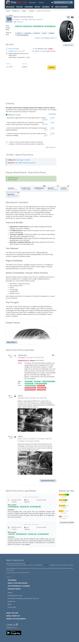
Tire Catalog (10, 7)
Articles (37, 7)
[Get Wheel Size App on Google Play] (15, 633)
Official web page (13, 49)
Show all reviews (68, 522)
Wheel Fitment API (13, 616)
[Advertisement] (31, 86)
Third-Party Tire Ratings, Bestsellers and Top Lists (23, 598)
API (52, 7)
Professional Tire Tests (15, 595)
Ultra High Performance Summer (25, 163)
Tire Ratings (29, 7)
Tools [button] (40, 2)
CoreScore (46, 565)
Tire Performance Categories (19, 586)
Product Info (26, 188)
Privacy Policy (12, 607)
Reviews (53, 188)
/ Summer (20, 22)
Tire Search (45, 7)
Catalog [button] (32, 2)
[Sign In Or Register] (52, 2)
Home (8, 11)
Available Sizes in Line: (15, 51)
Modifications (39, 188)
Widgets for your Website (16, 619)
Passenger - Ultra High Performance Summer (27, 19)
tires (27, 563)
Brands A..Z (16, 11)
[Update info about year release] (53, 49)
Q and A (64, 188)
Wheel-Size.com (12, 613)
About (9, 604)
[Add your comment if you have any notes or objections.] (50, 120)
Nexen (24, 11)
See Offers (9, 67)
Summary (13, 188)
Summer (31, 11)
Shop (52, 67)
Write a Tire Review (61, 7)
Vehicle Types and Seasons (17, 583)
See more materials (48, 480)
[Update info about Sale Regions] (35, 53)
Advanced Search (14, 589)
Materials (13, 194)
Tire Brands (12, 580)
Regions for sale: (40, 51)
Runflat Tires (12, 601)
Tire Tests (19, 7)
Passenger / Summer (23, 160)
